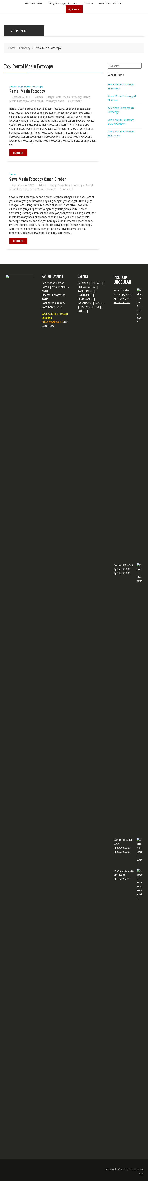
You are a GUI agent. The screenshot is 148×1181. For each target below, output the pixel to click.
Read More (18, 153)
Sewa (12, 86)
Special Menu (18, 30)
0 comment (75, 101)
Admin (39, 97)
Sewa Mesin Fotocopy (43, 189)
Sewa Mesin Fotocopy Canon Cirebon (37, 179)
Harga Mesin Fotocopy (29, 86)
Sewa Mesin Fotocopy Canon (47, 101)
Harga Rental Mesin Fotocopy (64, 97)
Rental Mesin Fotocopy (27, 91)
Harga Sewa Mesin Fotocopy (67, 185)
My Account (74, 9)
